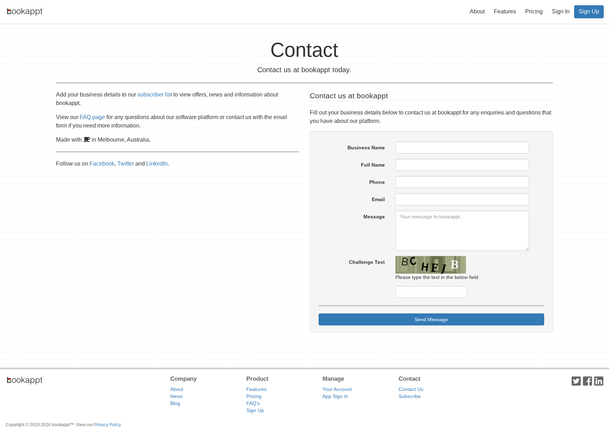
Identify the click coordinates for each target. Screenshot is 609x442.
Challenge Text (367, 262)
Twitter (125, 164)
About (477, 11)
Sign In (561, 11)
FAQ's (253, 403)
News (176, 396)
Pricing (534, 11)
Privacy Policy (107, 424)
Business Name (366, 147)
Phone (377, 182)
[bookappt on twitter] (576, 381)
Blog (175, 403)
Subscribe (410, 396)
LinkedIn (157, 164)
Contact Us (411, 389)
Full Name (373, 165)
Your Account (337, 389)
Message (374, 216)
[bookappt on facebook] (587, 381)
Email (378, 199)
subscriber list (154, 95)
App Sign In (335, 396)
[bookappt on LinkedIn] (599, 381)
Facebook (102, 164)
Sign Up (589, 11)
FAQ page (92, 117)
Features (505, 11)
